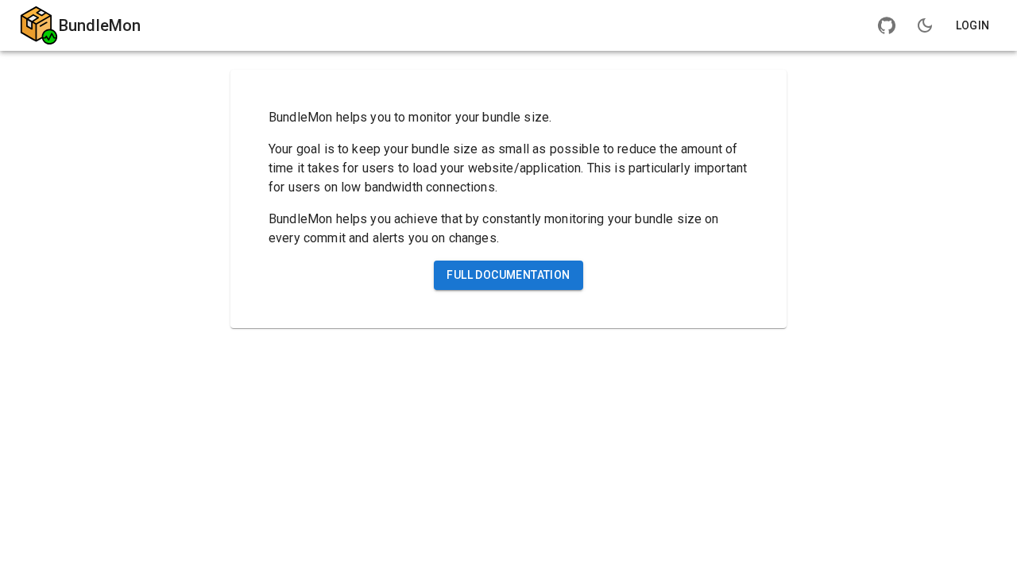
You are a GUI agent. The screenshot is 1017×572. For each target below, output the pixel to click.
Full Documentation (508, 275)
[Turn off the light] (925, 25)
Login (973, 25)
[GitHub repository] (887, 25)
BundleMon (100, 25)
